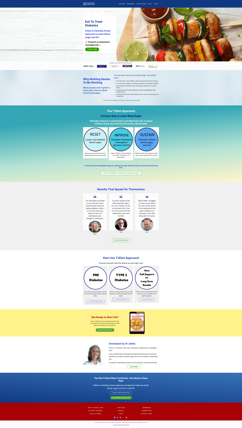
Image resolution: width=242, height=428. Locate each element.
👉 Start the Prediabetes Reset (95, 301)
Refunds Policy (133, 422)
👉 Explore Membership (146, 299)
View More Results (121, 240)
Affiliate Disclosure (143, 422)
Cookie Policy (124, 422)
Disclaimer (117, 422)
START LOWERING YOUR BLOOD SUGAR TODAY (121, 173)
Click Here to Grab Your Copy (105, 329)
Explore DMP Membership (121, 392)
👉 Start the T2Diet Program (121, 299)
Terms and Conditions (100, 422)
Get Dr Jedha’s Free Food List (121, 397)
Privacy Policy (110, 422)
